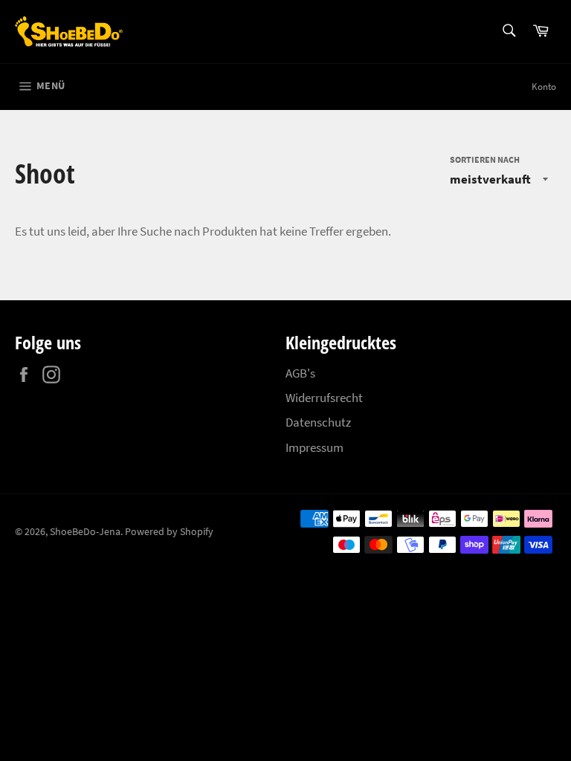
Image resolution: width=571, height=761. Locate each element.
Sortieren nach (485, 159)
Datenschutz (318, 422)
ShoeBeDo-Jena (85, 531)
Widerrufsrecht (324, 397)
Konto (544, 86)
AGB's (300, 373)
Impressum (314, 447)
